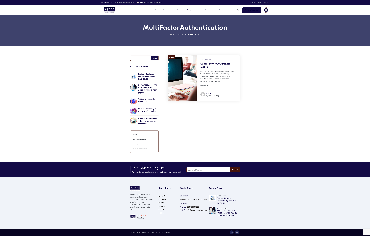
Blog (172, 57)
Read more (204, 85)
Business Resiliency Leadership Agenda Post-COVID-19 (146, 76)
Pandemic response (140, 149)
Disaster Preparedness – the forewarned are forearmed (147, 121)
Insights (161, 209)
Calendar (162, 206)
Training (161, 213)
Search (154, 58)
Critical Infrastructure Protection (147, 100)
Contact (161, 203)
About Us (162, 196)
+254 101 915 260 (263, 2)
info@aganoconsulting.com (153, 2)
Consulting (162, 199)
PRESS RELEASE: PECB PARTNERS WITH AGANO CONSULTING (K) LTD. (147, 89)
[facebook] (232, 232)
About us (140, 218)
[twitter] (237, 232)
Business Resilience (139, 139)
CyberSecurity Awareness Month (215, 65)
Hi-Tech (135, 144)
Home (172, 34)
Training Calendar (252, 10)
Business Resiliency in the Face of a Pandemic (148, 110)
